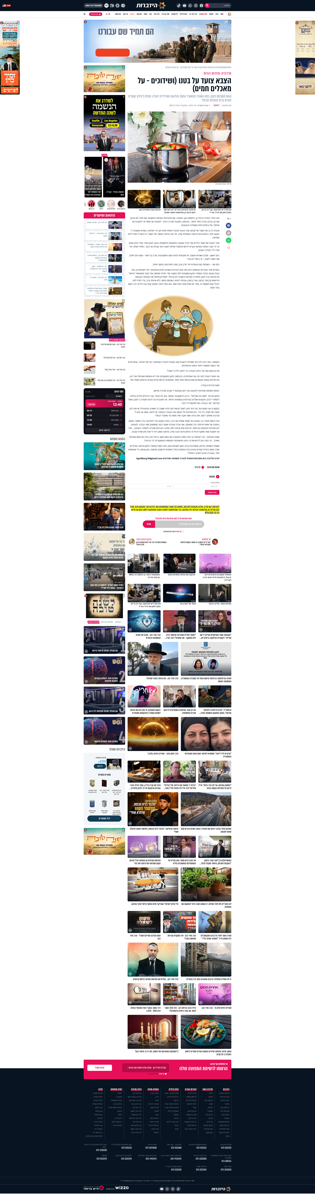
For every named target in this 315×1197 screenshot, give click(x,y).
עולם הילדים (183, 14)
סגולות (156, 1111)
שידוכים (197, 467)
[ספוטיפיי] (106, 5)
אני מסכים (172, 531)
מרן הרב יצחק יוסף (135, 1100)
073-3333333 (226, 1170)
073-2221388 (176, 1148)
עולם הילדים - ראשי (172, 1093)
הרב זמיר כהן (193, 14)
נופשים (227, 1118)
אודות (227, 1136)
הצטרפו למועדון (94, 14)
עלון (150, 14)
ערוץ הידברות (224, 1097)
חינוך (157, 1114)
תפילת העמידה (97, 1104)
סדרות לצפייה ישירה (172, 1107)
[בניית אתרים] (122, 1189)
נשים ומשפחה (116, 1089)
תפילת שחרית (97, 1093)
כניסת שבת (225, 1114)
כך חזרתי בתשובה (190, 1122)
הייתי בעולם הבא (190, 1129)
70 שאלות (174, 14)
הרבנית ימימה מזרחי (115, 1107)
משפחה (210, 1111)
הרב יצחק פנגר (136, 1104)
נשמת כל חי (98, 1129)
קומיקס (176, 1114)
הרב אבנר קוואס (136, 1129)
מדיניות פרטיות (224, 1093)
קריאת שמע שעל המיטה (94, 1136)
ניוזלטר (227, 1104)
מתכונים (119, 1097)
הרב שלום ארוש (136, 1125)
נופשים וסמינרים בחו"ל (173, 1166)
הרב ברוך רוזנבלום (135, 1118)
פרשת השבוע (208, 1125)
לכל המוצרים (104, 818)
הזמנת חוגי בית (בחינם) (124, 1155)
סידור (100, 1089)
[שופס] (117, 5)
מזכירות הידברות (225, 1144)
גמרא (157, 1100)
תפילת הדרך (98, 1122)
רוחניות (210, 1107)
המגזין (211, 1097)
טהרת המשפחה (116, 1100)
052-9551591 (176, 1159)
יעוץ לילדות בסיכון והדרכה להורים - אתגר (95, 1145)
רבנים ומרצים (136, 1089)
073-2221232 (126, 1148)
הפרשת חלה (117, 1125)
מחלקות (139, 14)
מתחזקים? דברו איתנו (94, 5)
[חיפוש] (207, 5)
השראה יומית (191, 1125)
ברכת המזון (98, 1107)
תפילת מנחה (98, 1097)
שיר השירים (98, 1125)
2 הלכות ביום (224, 1107)
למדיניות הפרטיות (169, 531)
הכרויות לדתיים (154, 1125)
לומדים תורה (154, 1093)
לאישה (119, 1093)
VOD (221, 14)
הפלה (120, 1114)
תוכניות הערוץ (191, 1089)
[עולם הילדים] (123, 5)
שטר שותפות (203, 14)
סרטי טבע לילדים (173, 1122)
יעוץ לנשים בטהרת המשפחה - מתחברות (220, 1156)
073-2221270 (102, 1159)
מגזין (216, 14)
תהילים (100, 1118)
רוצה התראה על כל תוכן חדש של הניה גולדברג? (173, 518)
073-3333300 (201, 1159)
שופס (145, 14)
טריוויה (176, 1118)
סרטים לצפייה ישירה (172, 1104)
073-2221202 (176, 1170)
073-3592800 (151, 1148)
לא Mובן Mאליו (191, 1097)
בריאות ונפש (154, 1118)
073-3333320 (101, 1150)
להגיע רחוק (192, 1118)
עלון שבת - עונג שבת (174, 1144)
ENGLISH (118, 14)
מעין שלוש (98, 1111)
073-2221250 (201, 1170)
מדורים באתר (207, 1089)
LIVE (109, 14)
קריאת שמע (98, 1114)
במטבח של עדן (191, 1100)
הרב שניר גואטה (136, 1111)
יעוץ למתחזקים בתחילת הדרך (121, 1144)
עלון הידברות (225, 1100)
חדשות (211, 14)
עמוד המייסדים (224, 1129)
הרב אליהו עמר (136, 1132)
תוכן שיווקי (209, 1132)
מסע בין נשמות (191, 1114)
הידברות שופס (224, 1125)
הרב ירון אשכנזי (136, 1114)
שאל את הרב (165, 14)
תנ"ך (157, 1097)
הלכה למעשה (191, 1104)
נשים (211, 1104)
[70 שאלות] (112, 5)
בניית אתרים (110, 1189)
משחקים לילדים (173, 1111)
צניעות (119, 1111)
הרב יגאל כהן (137, 1107)
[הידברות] (151, 5)
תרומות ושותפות (224, 1122)
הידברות (226, 1089)
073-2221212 (201, 1148)
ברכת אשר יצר (97, 1132)
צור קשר (125, 14)
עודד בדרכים (192, 1093)
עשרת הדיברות (153, 1104)
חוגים (177, 1129)
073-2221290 (126, 1159)
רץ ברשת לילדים (173, 1097)
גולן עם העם (192, 1111)
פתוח (194, 1107)
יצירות (176, 1125)
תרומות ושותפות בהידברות (197, 1144)
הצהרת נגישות (224, 1132)
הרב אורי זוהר (137, 1122)
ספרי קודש (155, 1129)
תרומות (132, 14)
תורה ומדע (209, 1114)
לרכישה (100, 766)
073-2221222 (226, 1148)
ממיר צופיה (227, 1166)
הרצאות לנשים (117, 1122)
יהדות (211, 1093)
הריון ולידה (118, 1118)
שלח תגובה (212, 492)
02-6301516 (226, 1161)
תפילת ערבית (97, 1100)
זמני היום (156, 14)
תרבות (210, 1118)
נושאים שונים (153, 1089)
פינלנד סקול (154, 1107)
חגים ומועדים (208, 1129)
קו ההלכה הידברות (200, 1155)
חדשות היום (209, 1100)
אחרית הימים (154, 1122)
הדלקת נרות (117, 1104)
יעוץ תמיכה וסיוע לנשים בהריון (171, 1155)
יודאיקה (156, 1132)
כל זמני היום (104, 430)
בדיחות (176, 1100)
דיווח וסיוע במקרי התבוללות (147, 1155)
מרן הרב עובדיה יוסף (135, 1097)
